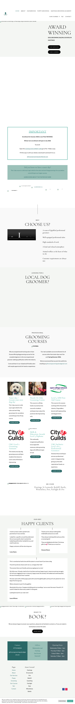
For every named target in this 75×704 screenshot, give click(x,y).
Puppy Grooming (43, 11)
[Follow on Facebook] (63, 689)
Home (17, 11)
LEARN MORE (14, 422)
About (23, 11)
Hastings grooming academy (61, 11)
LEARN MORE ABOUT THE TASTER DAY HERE (37, 177)
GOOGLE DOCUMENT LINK (33, 149)
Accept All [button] (70, 701)
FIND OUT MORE (44, 2)
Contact (68, 16)
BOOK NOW (37, 631)
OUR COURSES (54, 52)
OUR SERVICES (54, 47)
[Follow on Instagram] (66, 689)
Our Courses (53, 16)
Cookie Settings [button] (62, 701)
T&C (62, 16)
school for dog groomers (48, 115)
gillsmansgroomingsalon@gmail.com (37, 156)
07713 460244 (17, 648)
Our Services (31, 11)
